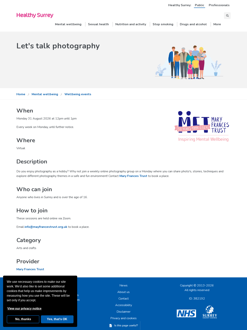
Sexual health (98, 24)
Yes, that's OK (57, 319)
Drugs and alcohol (193, 24)
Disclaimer (123, 312)
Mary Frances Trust (133, 176)
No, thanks (23, 319)
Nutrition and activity (130, 24)
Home (20, 94)
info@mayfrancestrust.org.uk (46, 227)
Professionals (219, 5)
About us (123, 292)
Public (199, 5)
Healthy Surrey (34, 15)
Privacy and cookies (123, 318)
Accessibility (123, 305)
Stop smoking (163, 24)
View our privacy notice (24, 308)
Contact (123, 298)
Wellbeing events (77, 94)
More (217, 24)
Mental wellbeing (68, 24)
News (123, 285)
